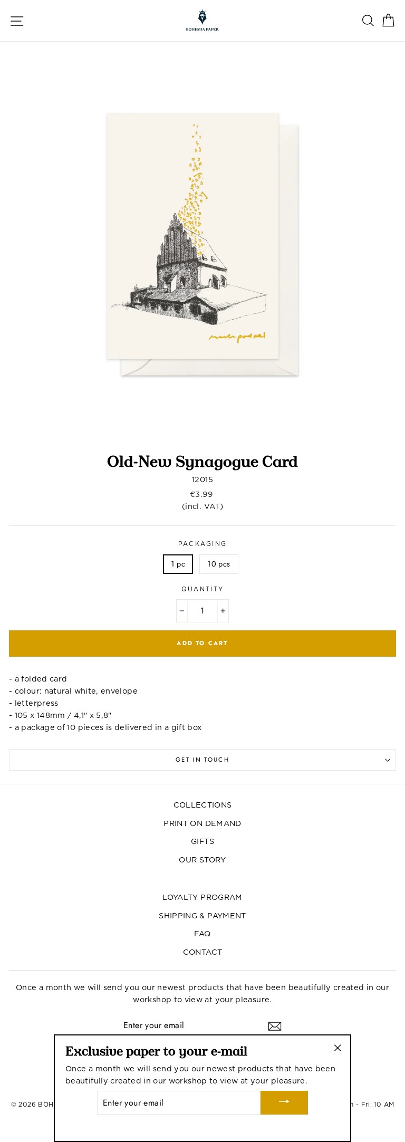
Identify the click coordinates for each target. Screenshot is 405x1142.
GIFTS (202, 841)
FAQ (202, 933)
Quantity (202, 589)
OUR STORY (202, 859)
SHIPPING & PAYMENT (202, 915)
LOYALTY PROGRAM (202, 897)
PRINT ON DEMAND (202, 823)
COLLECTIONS (202, 804)
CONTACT (203, 951)
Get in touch (202, 759)
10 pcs (218, 564)
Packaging (202, 544)
